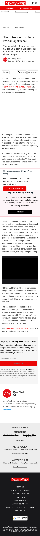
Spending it (6, 27)
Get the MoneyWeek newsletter (29, 437)
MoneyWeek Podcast (10, 452)
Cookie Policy (20, 503)
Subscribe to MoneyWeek (10, 437)
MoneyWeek (15, 59)
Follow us (23, 72)
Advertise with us (20, 506)
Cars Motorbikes (19, 27)
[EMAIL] (15, 394)
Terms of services (25, 369)
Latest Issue (20, 442)
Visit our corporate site (30, 530)
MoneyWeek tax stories (20, 469)
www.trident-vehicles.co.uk (17, 328)
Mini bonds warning (21, 12)
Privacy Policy (20, 499)
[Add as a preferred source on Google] (20, 520)
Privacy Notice (27, 371)
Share (7, 72)
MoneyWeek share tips (10, 465)
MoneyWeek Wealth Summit (29, 452)
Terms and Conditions (20, 496)
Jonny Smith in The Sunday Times (16, 87)
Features (31, 61)
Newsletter (34, 72)
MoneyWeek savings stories (29, 465)
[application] (20, 268)
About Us (20, 489)
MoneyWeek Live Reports (20, 455)
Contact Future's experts (20, 492)
